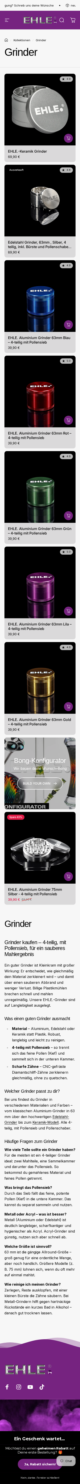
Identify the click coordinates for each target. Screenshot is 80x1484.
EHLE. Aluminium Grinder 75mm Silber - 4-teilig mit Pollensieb (35, 891)
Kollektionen (22, 40)
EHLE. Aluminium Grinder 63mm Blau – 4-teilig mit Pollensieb (39, 339)
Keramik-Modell (45, 1122)
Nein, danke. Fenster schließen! (40, 1477)
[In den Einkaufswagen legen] (68, 138)
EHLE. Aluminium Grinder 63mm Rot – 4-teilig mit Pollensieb (39, 435)
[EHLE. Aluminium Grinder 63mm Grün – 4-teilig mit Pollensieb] (40, 487)
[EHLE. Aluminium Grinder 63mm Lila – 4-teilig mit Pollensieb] (40, 582)
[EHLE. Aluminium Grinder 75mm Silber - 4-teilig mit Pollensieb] (40, 848)
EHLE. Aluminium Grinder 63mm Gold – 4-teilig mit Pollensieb (39, 721)
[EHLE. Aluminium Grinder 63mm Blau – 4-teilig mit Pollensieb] (40, 296)
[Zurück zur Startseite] (6, 40)
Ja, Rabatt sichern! (40, 1464)
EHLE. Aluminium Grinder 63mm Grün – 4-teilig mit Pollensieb (40, 530)
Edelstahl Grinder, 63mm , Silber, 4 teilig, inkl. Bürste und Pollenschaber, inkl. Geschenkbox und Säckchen (39, 246)
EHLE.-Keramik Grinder (27, 151)
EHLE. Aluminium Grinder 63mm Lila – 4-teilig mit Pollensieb (40, 626)
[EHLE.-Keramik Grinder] (40, 109)
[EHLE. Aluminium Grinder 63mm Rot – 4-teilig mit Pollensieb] (40, 391)
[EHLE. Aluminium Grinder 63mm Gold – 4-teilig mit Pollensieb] (40, 678)
